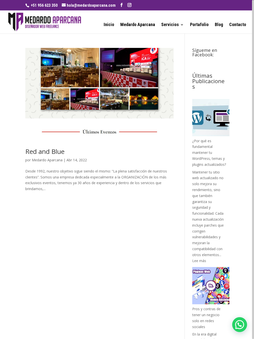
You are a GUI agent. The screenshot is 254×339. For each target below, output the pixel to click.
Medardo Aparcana (137, 25)
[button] (239, 324)
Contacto (237, 25)
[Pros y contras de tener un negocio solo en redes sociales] (210, 286)
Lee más (199, 260)
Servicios (170, 25)
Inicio (109, 25)
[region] (127, 169)
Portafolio (199, 25)
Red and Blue (44, 151)
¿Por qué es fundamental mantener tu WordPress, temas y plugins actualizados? (209, 152)
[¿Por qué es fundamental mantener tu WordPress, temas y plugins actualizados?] (210, 118)
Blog (219, 25)
